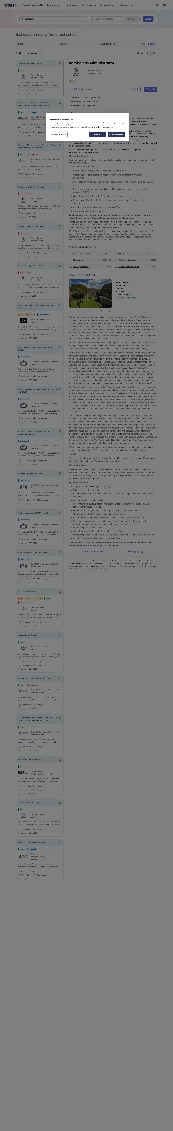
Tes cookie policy (92, 127)
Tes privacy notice (107, 127)
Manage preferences (58, 134)
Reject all (97, 134)
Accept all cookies (116, 134)
